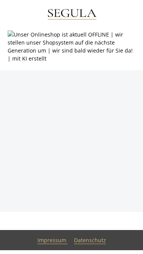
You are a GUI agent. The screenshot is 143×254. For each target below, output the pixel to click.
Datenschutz (90, 240)
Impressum (52, 240)
